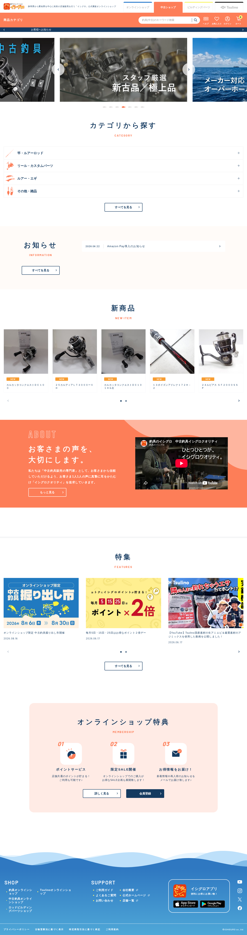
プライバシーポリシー (17, 929)
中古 (168, 7)
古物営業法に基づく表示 (49, 929)
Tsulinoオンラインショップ (55, 891)
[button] (4, 29)
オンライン (137, 7)
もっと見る (47, 492)
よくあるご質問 (106, 895)
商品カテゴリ (13, 19)
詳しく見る (102, 793)
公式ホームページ (134, 895)
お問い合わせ (104, 900)
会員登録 (145, 793)
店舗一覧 (128, 900)
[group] (123, 70)
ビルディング (198, 7)
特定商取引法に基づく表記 (84, 929)
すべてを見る (123, 207)
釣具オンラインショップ (20, 891)
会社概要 (128, 889)
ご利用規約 (112, 929)
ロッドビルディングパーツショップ (20, 909)
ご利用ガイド (104, 889)
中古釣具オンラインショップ (20, 900)
